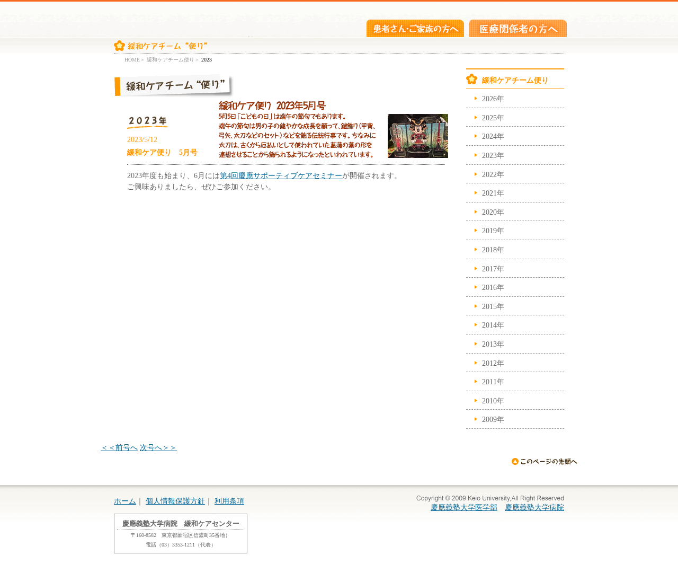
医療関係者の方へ (518, 28)
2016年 (493, 287)
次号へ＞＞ (158, 447)
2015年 (493, 306)
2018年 (493, 249)
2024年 (493, 136)
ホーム (125, 501)
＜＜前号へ (119, 447)
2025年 (493, 117)
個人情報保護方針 (175, 501)
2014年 (493, 325)
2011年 (493, 381)
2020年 (493, 212)
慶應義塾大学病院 (534, 507)
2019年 (493, 230)
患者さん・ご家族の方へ (415, 28)
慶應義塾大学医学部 (464, 507)
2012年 (493, 363)
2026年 (493, 98)
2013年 (493, 344)
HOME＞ (134, 60)
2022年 (493, 174)
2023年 (493, 155)
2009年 (493, 419)
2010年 (493, 400)
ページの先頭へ (544, 461)
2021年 (493, 193)
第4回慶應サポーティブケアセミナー (281, 175)
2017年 (493, 269)
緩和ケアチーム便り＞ (173, 60)
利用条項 (229, 501)
